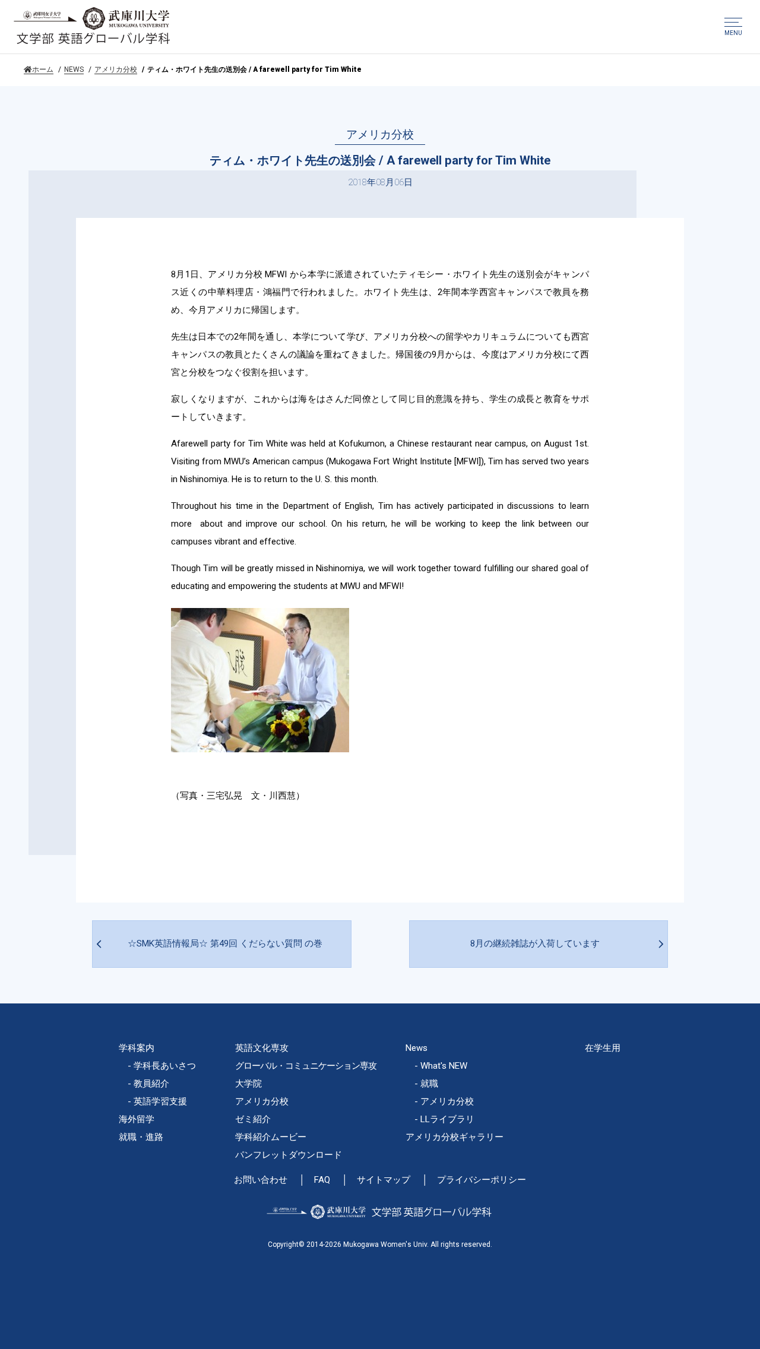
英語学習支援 (160, 1101)
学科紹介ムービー (270, 1137)
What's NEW (443, 1065)
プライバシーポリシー (481, 1180)
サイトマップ (383, 1180)
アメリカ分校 (115, 69)
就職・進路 (141, 1137)
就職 (429, 1083)
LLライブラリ (447, 1119)
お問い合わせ (260, 1180)
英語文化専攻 (262, 1048)
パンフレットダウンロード (288, 1155)
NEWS (74, 69)
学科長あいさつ (165, 1065)
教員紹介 (151, 1083)
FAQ (322, 1180)
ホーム (42, 69)
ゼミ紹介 (253, 1119)
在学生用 (602, 1048)
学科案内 (136, 1048)
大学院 (248, 1083)
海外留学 (136, 1119)
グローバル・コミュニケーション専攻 (305, 1065)
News (417, 1048)
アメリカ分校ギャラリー (455, 1137)
